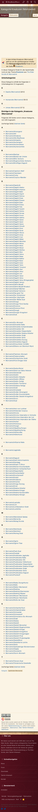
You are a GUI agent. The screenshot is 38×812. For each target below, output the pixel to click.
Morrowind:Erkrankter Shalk (16, 335)
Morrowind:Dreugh (12, 310)
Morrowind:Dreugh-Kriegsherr (17, 312)
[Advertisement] (19, 37)
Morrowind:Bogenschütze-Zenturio (18, 161)
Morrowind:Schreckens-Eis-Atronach (19, 616)
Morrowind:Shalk (12, 619)
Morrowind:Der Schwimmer (15, 295)
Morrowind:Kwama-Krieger (15, 490)
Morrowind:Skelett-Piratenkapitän (18, 638)
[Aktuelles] (31, 2)
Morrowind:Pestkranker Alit (15, 560)
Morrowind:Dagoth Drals (14, 198)
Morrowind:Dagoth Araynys (15, 190)
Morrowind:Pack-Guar (13, 551)
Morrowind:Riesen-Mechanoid (16, 596)
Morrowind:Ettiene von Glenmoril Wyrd (19, 346)
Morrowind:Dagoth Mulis (14, 246)
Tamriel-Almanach (6, 775)
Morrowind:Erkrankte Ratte (15, 325)
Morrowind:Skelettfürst (14, 640)
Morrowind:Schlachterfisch (15, 608)
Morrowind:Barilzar (12, 154)
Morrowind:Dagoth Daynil (15, 194)
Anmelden (4, 790)
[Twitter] (5, 809)
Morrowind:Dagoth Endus (15, 205)
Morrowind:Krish (12, 486)
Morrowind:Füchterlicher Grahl (17, 358)
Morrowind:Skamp (12, 621)
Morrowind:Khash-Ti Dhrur (15, 464)
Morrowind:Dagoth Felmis (15, 211)
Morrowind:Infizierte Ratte (15, 442)
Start (17, 799)
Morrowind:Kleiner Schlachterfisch (18, 469)
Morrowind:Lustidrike (13, 509)
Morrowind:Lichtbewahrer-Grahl (17, 507)
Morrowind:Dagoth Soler (14, 263)
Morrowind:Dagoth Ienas (14, 235)
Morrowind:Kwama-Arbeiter (15, 488)
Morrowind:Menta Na (13, 519)
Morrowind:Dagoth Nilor (14, 252)
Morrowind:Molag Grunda (15, 521)
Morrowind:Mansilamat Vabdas (16, 517)
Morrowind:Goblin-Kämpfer (15, 377)
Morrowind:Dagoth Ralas (14, 256)
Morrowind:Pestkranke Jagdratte (17, 555)
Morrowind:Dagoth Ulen (14, 269)
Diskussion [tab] (14, 15)
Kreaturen (19, 66)
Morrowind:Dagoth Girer (14, 228)
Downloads (4, 771)
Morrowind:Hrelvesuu (13, 424)
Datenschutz (14, 727)
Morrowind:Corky (12, 175)
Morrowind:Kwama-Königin (15, 495)
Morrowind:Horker (12, 422)
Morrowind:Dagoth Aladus (15, 187)
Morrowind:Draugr (12, 302)
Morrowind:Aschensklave (15, 144)
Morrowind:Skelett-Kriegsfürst (17, 632)
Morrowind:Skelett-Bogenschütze (18, 627)
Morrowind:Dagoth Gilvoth (15, 226)
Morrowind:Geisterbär (13, 373)
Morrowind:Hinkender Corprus (17, 411)
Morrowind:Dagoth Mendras (16, 241)
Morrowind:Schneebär (14, 612)
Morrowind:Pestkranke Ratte (16, 558)
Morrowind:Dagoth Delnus (15, 196)
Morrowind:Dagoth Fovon (15, 215)
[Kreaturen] (14, 66)
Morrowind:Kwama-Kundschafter (17, 493)
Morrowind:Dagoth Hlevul (15, 233)
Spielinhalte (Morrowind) (15, 670)
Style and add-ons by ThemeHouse (16, 806)
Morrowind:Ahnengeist (14, 131)
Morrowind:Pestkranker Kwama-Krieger (20, 566)
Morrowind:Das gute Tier (15, 293)
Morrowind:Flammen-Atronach (16, 354)
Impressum (5, 729)
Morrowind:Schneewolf (14, 614)
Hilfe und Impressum (8, 799)
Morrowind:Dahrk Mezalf (14, 284)
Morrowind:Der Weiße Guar (15, 300)
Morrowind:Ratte (12, 585)
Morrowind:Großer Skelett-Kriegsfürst (19, 396)
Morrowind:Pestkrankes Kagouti (17, 573)
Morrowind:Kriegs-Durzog (15, 484)
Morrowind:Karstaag (13, 462)
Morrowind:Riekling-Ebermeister (17, 591)
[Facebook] (2, 809)
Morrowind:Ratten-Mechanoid (16, 587)
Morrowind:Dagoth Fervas (15, 213)
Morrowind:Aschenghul (14, 142)
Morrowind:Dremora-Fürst (15, 308)
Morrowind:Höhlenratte (14, 432)
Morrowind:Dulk (11, 315)
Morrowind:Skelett (12, 623)
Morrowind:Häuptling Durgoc (16, 428)
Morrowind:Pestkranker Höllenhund (18, 562)
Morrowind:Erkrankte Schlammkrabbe (19, 327)
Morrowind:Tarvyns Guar (14, 661)
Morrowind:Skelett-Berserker (16, 625)
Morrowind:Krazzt (12, 477)
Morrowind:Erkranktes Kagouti (16, 342)
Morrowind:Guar (11, 401)
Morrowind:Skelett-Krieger (15, 629)
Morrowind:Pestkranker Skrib (16, 571)
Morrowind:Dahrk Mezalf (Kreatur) (18, 287)
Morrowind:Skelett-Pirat (14, 636)
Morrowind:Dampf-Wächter (15, 289)
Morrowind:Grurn (12, 399)
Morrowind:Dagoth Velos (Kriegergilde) (20, 280)
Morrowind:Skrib (12, 645)
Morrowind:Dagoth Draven (15, 200)
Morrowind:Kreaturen (13, 480)
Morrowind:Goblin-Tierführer (16, 383)
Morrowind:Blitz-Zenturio (15, 159)
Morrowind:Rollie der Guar (15, 600)
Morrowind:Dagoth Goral (14, 231)
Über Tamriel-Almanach (26, 727)
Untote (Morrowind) (13, 108)
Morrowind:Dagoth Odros (15, 254)
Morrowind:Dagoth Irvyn (14, 237)
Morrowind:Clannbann (13, 173)
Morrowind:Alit (11, 134)
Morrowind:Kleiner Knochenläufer (18, 467)
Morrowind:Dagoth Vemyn (15, 282)
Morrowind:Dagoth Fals (14, 207)
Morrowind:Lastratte (13, 502)
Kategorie (4, 670)
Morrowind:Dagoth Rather (15, 259)
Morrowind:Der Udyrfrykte (15, 297)
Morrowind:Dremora (13, 306)
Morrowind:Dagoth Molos (15, 243)
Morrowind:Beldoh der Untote (16, 157)
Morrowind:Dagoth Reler (14, 261)
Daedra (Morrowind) (13, 92)
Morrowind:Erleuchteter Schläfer (17, 344)
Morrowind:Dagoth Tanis (14, 265)
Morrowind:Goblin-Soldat (15, 381)
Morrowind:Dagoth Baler (14, 192)
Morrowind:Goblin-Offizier (15, 379)
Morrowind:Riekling (13, 589)
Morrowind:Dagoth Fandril (15, 209)
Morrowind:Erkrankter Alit (15, 329)
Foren (3, 767)
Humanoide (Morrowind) (14, 100)
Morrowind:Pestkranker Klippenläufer (19, 564)
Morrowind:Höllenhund (14, 434)
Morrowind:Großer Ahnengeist (16, 392)
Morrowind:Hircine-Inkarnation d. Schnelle (21, 415)
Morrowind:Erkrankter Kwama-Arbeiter (19, 333)
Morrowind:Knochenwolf (14, 475)
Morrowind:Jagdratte (13, 450)
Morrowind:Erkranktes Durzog (16, 340)
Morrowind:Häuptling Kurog (15, 430)
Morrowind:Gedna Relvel (14, 368)
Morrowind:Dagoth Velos (14, 278)
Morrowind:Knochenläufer (15, 473)
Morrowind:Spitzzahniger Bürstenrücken (20, 647)
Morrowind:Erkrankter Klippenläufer (18, 331)
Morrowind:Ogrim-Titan (14, 543)
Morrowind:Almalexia (13, 136)
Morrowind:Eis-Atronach (14, 322)
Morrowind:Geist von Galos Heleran (18, 370)
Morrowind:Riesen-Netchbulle (16, 598)
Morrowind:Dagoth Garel (14, 222)
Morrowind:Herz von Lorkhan (16, 409)
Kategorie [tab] (4, 15)
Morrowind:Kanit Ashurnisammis (17, 460)
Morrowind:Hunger (12, 426)
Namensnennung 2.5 (15, 726)
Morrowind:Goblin (12, 375)
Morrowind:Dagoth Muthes (15, 250)
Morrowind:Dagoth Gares (15, 224)
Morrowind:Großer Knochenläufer (18, 394)
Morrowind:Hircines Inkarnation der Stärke (21, 419)
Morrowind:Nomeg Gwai (14, 533)
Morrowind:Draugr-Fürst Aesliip (17, 304)
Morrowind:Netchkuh (13, 531)
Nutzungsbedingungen (15, 796)
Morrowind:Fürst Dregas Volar (16, 361)
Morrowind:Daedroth (13, 185)
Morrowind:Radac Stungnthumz (17, 583)
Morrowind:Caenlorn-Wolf (15, 171)
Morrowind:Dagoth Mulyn (15, 248)
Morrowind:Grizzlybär (13, 390)
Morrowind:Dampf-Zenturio (15, 291)
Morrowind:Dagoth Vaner (15, 276)
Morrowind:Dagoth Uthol (14, 271)
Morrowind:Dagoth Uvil (14, 274)
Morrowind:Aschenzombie (15, 147)
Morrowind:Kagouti (12, 458)
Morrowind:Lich (11, 505)
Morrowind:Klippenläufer (14, 471)
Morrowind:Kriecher (13, 482)
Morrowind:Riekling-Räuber (15, 593)
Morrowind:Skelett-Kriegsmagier (17, 634)
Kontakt (3, 779)
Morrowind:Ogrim (12, 541)
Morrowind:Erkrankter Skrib (15, 338)
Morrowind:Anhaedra (13, 140)
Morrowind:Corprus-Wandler (16, 177)
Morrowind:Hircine (12, 413)
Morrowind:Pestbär (12, 553)
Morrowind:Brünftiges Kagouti (16, 163)
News (3, 763)
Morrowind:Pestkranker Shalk (16, 568)
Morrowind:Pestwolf (13, 575)
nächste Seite (19, 124)
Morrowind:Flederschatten (15, 356)
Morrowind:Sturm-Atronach (15, 653)
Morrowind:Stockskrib (13, 651)
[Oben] (21, 799)
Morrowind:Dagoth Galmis (15, 218)
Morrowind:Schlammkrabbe (15, 610)
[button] (3, 2)
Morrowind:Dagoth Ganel (15, 220)
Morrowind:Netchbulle (14, 529)
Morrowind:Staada (12, 649)
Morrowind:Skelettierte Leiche (16, 642)
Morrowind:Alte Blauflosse (15, 138)
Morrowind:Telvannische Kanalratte (18, 663)
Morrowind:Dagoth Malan (15, 239)
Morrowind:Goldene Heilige (15, 386)
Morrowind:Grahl (12, 388)
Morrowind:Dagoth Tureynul (16, 267)
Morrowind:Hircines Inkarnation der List (20, 417)
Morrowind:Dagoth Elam (14, 202)
